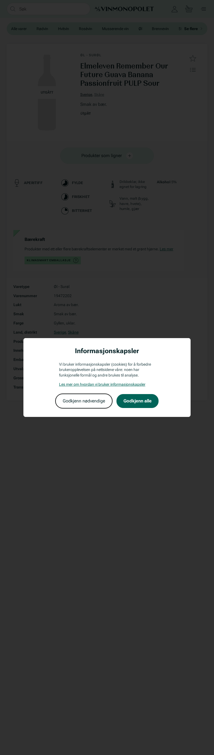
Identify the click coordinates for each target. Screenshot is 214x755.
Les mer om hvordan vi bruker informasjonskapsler (102, 384)
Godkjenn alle (137, 401)
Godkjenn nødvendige (84, 401)
